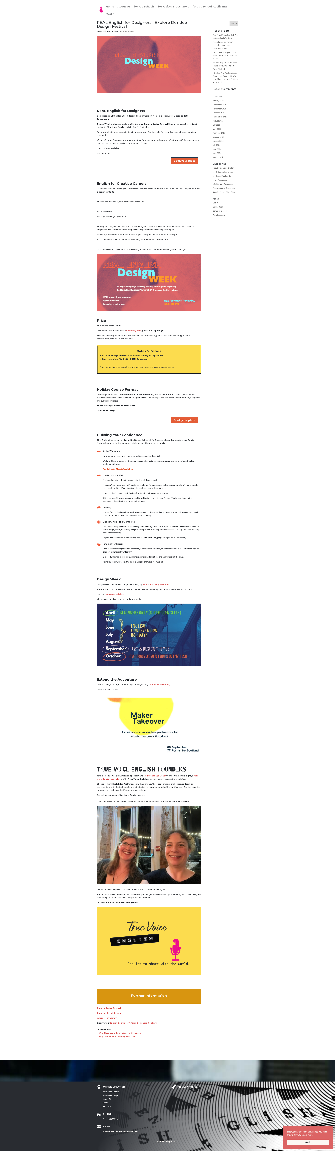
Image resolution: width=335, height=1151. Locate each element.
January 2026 (218, 100)
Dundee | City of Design (109, 1013)
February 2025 (219, 133)
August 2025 (218, 121)
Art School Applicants (222, 176)
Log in (215, 202)
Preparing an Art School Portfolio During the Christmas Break (223, 45)
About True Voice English (223, 168)
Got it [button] (307, 1142)
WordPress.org (219, 215)
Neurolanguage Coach (155, 776)
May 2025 (217, 129)
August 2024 (218, 141)
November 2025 (219, 108)
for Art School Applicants (210, 7)
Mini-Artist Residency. (160, 684)
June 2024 (217, 149)
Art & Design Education (223, 172)
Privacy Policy (187, 1087)
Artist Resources (127, 31)
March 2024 (218, 157)
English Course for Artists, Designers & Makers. (133, 1023)
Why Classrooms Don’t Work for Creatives (120, 1033)
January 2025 (218, 137)
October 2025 (218, 112)
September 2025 (220, 116)
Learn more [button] (307, 1135)
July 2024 (216, 145)
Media (110, 14)
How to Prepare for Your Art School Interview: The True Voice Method (225, 65)
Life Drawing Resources (223, 184)
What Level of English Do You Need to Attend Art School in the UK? (225, 55)
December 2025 (219, 104)
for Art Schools (144, 7)
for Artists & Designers (173, 7)
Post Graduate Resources (224, 188)
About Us (124, 7)
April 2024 (217, 153)
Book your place (184, 160)
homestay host (133, 330)
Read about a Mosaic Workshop (118, 469)
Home (110, 7)
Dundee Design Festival (109, 1008)
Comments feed (220, 211)
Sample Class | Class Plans (224, 192)
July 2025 (216, 125)
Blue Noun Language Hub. (156, 584)
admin (102, 31)
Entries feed (218, 207)
